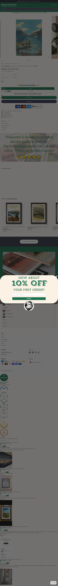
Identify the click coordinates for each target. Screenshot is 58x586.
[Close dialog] (56, 276)
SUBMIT (29, 298)
